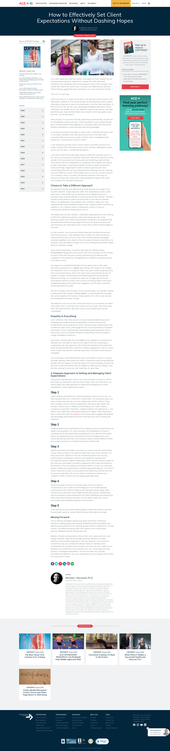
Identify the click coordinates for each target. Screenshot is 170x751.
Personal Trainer (41, 723)
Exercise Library (77, 720)
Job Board (59, 720)
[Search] (43, 41)
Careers (92, 725)
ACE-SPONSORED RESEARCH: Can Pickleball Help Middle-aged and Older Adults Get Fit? (31, 79)
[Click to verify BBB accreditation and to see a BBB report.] (82, 741)
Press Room (94, 723)
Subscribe (134, 87)
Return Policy (110, 723)
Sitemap (108, 725)
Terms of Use (110, 717)
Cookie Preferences (112, 728)
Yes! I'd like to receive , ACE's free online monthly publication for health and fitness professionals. (136, 77)
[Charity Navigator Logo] (71, 741)
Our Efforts (93, 720)
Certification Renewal (62, 728)
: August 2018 (85, 35)
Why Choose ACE (41, 717)
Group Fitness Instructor (43, 728)
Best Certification (41, 720)
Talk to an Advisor (121, 3)
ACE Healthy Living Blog (79, 717)
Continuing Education (62, 723)
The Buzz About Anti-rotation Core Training (30, 74)
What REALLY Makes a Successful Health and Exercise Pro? (30, 93)
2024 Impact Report (96, 728)
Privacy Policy (110, 720)
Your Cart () (136, 3)
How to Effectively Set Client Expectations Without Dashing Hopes (31, 89)
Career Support (60, 717)
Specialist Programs (62, 725)
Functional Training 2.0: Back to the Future (30, 84)
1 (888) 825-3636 (138, 721)
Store (74, 728)
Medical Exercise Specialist (44, 730)
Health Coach (40, 725)
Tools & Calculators (78, 723)
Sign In (144, 3)
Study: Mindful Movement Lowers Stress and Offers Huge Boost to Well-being (31, 97)
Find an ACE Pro (77, 725)
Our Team (93, 717)
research (77, 414)
